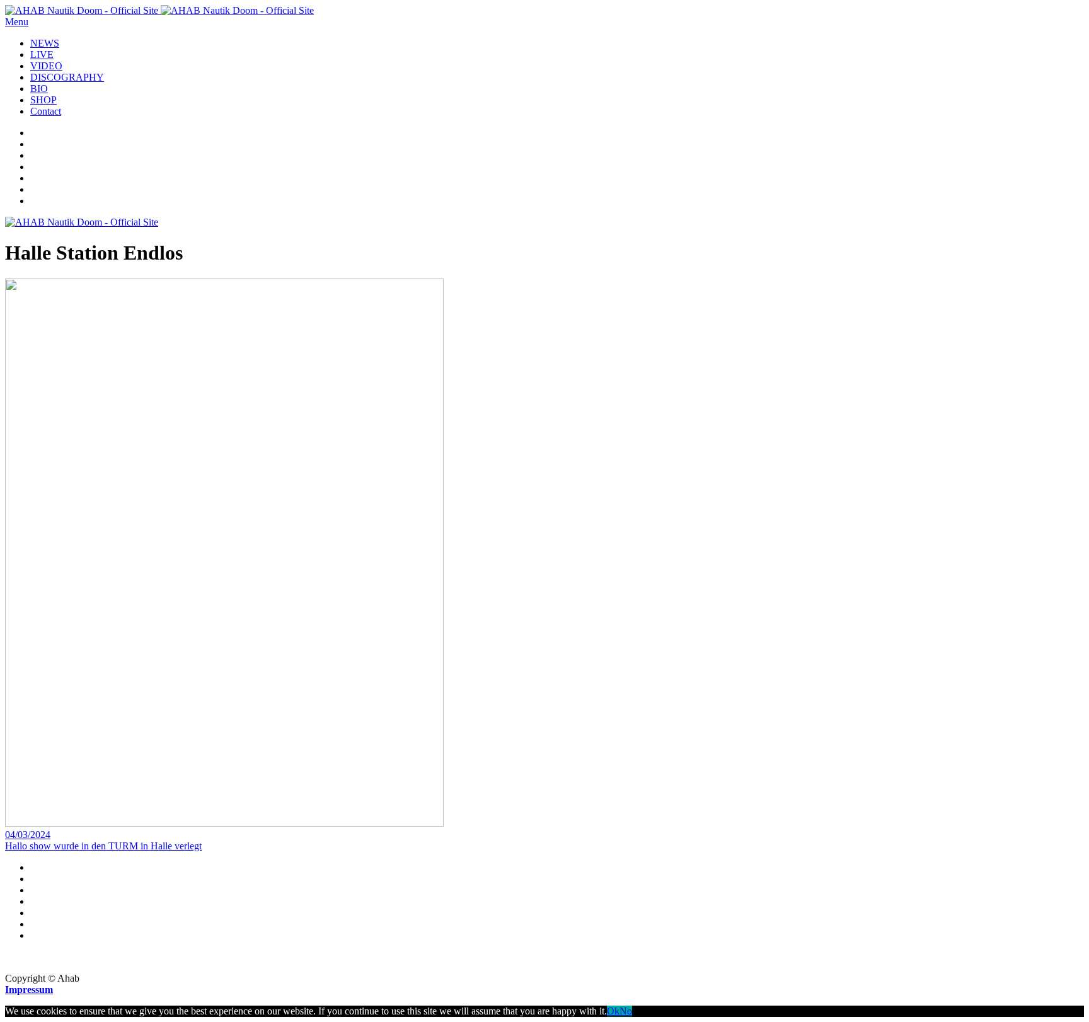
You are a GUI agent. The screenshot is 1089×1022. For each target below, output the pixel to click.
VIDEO (46, 65)
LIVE (42, 54)
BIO (39, 88)
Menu (16, 21)
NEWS (44, 43)
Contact (45, 111)
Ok (613, 1011)
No (625, 1011)
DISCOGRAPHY (67, 77)
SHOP (43, 100)
